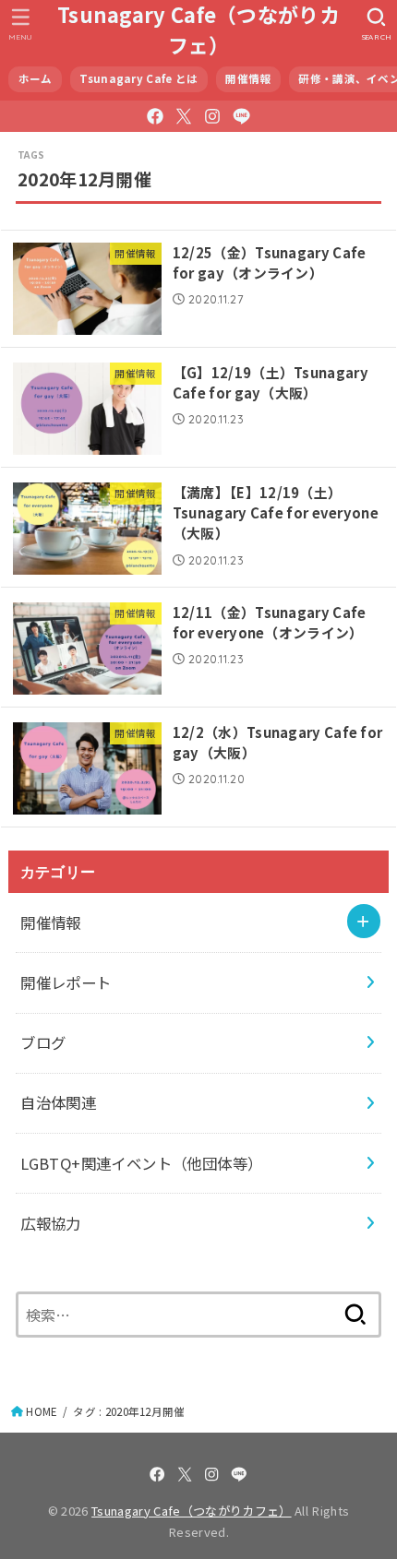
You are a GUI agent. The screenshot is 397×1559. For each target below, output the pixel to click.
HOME (41, 1411)
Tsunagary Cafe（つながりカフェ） (198, 29)
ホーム (35, 78)
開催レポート (65, 982)
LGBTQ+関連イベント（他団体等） (141, 1163)
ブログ (43, 1042)
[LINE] (241, 116)
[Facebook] (155, 116)
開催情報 (248, 78)
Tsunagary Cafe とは (138, 78)
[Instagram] (212, 116)
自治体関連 (58, 1102)
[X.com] (183, 116)
